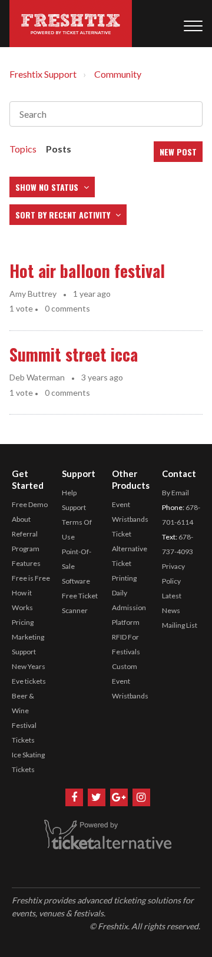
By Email (175, 492)
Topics (23, 148)
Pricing (23, 622)
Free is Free (31, 578)
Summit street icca (73, 354)
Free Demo (30, 504)
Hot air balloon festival (87, 271)
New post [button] (178, 151)
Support (74, 507)
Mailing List (179, 625)
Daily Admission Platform (129, 607)
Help (69, 492)
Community (117, 74)
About (21, 519)
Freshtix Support (43, 74)
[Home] (70, 23)
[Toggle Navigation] (193, 23)
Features (26, 563)
